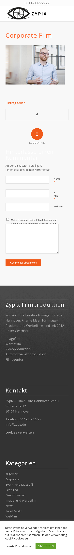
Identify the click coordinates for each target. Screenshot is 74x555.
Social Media (14, 511)
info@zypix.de (16, 424)
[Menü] (63, 13)
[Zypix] (31, 13)
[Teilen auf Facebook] (37, 114)
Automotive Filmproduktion (26, 354)
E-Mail (56, 196)
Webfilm (11, 516)
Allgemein (12, 474)
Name (57, 180)
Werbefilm (13, 344)
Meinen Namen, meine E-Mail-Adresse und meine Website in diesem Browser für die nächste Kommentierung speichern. (34, 223)
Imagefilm (13, 338)
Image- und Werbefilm (21, 500)
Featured (12, 490)
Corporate (13, 479)
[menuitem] (63, 13)
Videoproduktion (18, 349)
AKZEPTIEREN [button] (46, 546)
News (9, 506)
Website (58, 206)
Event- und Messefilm (20, 484)
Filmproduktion (15, 495)
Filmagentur (14, 359)
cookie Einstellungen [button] (19, 546)
